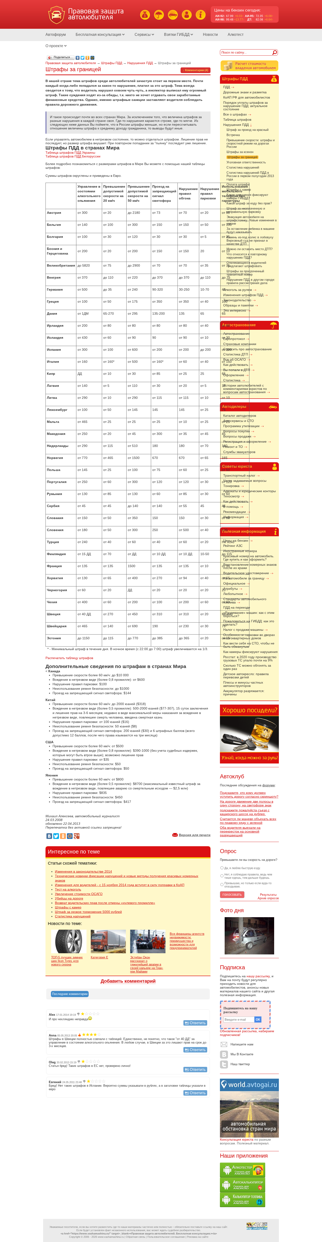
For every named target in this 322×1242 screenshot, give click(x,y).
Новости (210, 35)
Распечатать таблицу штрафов (69, 658)
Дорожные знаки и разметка (245, 92)
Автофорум (55, 35)
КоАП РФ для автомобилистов (246, 97)
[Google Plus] (76, 836)
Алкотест (236, 35)
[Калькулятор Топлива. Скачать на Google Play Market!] (242, 1206)
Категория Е (99, 957)
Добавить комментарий (128, 981)
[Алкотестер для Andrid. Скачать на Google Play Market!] (242, 1176)
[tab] (70, 994)
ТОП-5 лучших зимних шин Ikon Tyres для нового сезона (67, 961)
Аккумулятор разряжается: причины (243, 692)
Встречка (233, 135)
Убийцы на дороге (69, 898)
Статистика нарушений (243, 167)
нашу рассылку (258, 976)
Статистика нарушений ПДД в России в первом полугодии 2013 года (250, 176)
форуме (268, 785)
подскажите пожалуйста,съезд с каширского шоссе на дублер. (244, 812)
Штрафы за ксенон (240, 152)
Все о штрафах (235, 114)
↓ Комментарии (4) (195, 70)
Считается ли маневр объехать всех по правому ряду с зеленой (248, 821)
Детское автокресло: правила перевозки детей (246, 675)
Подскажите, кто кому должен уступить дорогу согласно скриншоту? (249, 794)
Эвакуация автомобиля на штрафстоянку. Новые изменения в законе (252, 220)
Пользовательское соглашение (166, 1236)
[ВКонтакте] (77, 58)
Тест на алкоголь (68, 889)
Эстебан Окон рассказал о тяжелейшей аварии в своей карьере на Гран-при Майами (146, 964)
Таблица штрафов (237, 119)
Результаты (268, 894)
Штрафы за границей (242, 157)
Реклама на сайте (197, 1236)
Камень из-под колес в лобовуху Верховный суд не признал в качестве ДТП (250, 241)
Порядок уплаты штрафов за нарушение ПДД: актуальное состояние (245, 106)
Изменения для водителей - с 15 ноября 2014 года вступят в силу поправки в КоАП (119, 885)
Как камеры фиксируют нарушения (250, 652)
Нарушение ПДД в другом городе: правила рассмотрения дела (251, 281)
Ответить (198, 1023)
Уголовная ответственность (246, 162)
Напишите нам (242, 1044)
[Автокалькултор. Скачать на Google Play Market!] (242, 1191)
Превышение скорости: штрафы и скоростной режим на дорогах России (251, 144)
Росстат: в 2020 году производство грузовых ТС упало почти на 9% (250, 658)
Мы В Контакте (242, 1054)
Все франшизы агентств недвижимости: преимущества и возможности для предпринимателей (187, 941)
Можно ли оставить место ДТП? (249, 249)
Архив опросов (268, 898)
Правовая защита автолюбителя (70, 63)
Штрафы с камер (68, 907)
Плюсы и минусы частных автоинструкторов (243, 684)
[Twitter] (82, 58)
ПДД (226, 87)
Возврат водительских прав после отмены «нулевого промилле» (105, 903)
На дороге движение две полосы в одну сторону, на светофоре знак (246, 803)
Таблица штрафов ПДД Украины (70, 152)
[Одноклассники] (87, 58)
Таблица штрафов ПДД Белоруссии (72, 156)
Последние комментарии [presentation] (69, 994)
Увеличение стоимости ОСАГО (79, 894)
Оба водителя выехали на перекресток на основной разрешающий (240, 831)
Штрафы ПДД (235, 79)
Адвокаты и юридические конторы (249, 491)
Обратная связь (135, 1236)
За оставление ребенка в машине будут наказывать (250, 230)
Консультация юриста (236, 1139)
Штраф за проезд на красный (247, 130)
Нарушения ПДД (236, 125)
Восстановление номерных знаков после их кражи (250, 566)
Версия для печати (195, 835)
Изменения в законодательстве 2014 (83, 871)
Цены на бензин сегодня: (237, 10)
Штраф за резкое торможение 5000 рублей (88, 912)
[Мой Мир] (92, 58)
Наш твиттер (240, 1064)
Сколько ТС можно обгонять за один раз (247, 667)
